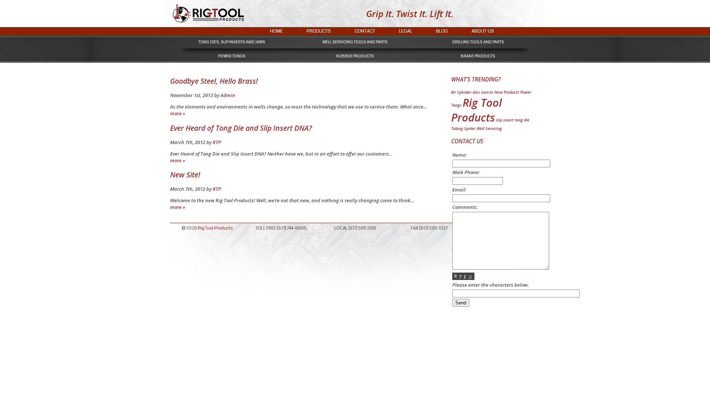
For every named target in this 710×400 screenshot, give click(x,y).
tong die (522, 120)
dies (476, 92)
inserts (487, 92)
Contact (365, 31)
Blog (442, 31)
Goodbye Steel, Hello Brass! (214, 81)
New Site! (185, 175)
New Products (506, 92)
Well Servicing (489, 128)
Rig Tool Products (476, 110)
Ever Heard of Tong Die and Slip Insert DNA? (241, 128)
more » (177, 113)
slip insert (505, 120)
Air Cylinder (461, 92)
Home (276, 31)
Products (319, 31)
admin (227, 95)
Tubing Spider (463, 128)
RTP (217, 142)
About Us (482, 31)
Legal (405, 31)
